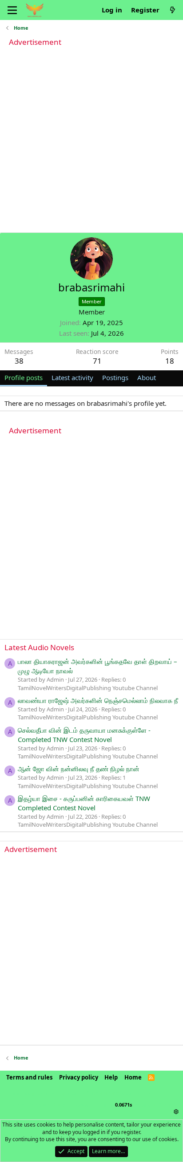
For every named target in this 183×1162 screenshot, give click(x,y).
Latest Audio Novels (39, 647)
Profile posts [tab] (23, 377)
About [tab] (146, 377)
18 (169, 361)
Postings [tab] (115, 377)
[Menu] (12, 10)
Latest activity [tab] (72, 377)
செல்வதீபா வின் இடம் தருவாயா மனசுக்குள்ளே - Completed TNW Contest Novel (84, 735)
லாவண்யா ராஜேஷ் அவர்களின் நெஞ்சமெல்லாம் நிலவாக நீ (98, 700)
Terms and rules (29, 1077)
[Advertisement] (91, 141)
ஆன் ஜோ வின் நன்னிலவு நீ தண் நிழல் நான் (78, 768)
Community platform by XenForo (79, 1093)
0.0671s (123, 1104)
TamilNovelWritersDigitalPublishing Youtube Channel (88, 688)
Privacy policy (78, 1077)
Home (133, 1077)
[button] (176, 1111)
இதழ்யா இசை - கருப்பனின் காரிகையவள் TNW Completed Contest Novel (84, 803)
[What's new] (172, 10)
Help (111, 1077)
